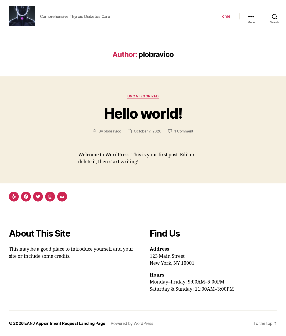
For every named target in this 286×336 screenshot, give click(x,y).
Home (225, 16)
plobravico (112, 131)
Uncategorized (143, 96)
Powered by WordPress (132, 323)
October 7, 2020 (147, 131)
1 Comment (183, 131)
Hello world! (143, 113)
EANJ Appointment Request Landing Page (64, 323)
